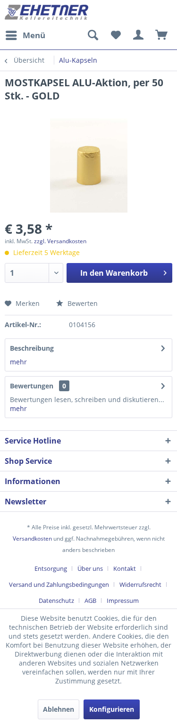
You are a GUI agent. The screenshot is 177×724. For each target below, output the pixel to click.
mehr (18, 361)
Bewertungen (31, 385)
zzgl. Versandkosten (60, 241)
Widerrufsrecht (140, 584)
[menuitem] (25, 35)
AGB (90, 600)
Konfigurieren (111, 709)
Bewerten (82, 303)
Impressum (123, 600)
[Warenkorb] (161, 35)
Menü (34, 35)
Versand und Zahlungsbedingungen (59, 584)
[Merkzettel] (115, 35)
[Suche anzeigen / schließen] (92, 35)
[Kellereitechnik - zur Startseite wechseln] (47, 13)
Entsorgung (50, 568)
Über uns (90, 568)
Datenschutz (56, 600)
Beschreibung (32, 348)
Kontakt (124, 568)
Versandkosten (32, 539)
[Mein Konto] (138, 35)
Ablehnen (58, 709)
